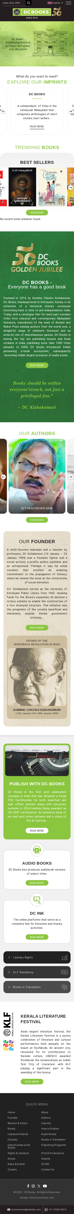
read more (37, 126)
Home (11, 1112)
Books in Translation (27, 987)
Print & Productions (52, 1153)
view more (37, 212)
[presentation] (3, 111)
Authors (46, 1117)
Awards (45, 1158)
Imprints (46, 1123)
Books (11, 1128)
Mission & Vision (17, 1123)
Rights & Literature (18, 1153)
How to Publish (50, 1128)
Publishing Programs (53, 1145)
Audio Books (48, 1134)
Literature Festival (18, 1134)
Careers (12, 1169)
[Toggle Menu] (68, 3)
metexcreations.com (41, 1197)
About (44, 1112)
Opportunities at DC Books (19, 1146)
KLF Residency (23, 972)
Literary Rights (23, 957)
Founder (13, 1117)
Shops (11, 1158)
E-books (13, 1139)
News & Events (16, 1164)
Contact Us (47, 1169)
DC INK (45, 1164)
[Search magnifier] (28, 3)
